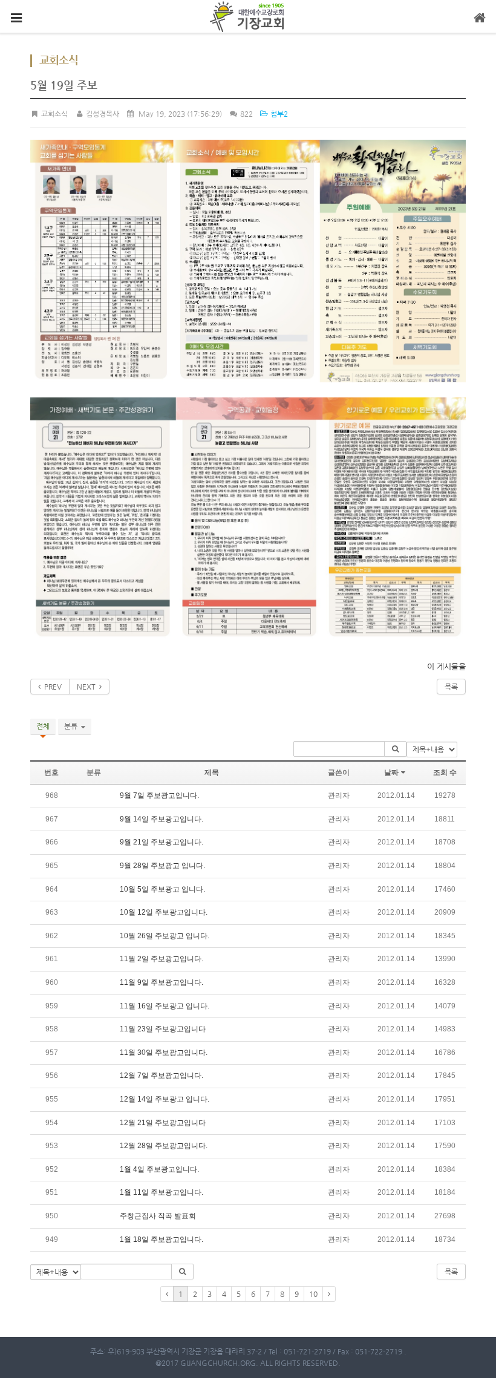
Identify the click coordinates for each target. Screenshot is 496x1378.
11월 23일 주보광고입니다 (163, 1029)
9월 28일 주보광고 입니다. (162, 865)
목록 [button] (451, 1271)
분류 (72, 726)
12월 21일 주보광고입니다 (163, 1122)
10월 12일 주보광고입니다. (163, 912)
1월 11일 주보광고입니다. (161, 1192)
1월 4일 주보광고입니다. (159, 1169)
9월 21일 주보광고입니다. (161, 842)
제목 (211, 772)
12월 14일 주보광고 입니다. (164, 1099)
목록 (451, 686)
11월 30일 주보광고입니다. (163, 1052)
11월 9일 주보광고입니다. (161, 982)
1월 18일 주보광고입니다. (161, 1239)
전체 (43, 726)
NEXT (88, 686)
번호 (51, 772)
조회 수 (445, 772)
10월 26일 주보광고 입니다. (164, 936)
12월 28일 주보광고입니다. (163, 1145)
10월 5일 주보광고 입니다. (162, 889)
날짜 (391, 772)
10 (313, 1294)
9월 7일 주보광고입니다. (159, 795)
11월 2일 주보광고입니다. (161, 959)
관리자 (339, 795)
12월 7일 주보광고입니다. (161, 1075)
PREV (51, 686)
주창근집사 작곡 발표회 (158, 1216)
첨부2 (278, 113)
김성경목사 (101, 113)
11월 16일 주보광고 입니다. (164, 1006)
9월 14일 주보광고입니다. (161, 819)
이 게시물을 (446, 666)
